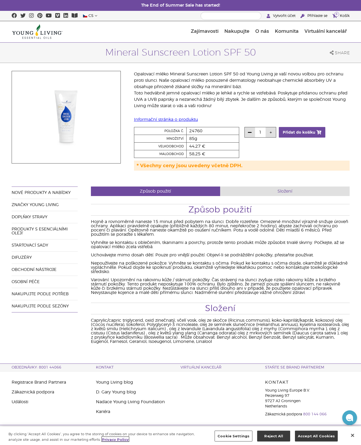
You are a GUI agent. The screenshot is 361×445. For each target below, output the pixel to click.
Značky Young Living (35, 205)
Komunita (287, 31)
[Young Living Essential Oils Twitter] (23, 16)
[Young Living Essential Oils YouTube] (49, 16)
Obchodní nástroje (34, 270)
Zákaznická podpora (33, 392)
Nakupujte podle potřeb (40, 294)
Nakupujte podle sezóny (40, 306)
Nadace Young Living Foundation (130, 402)
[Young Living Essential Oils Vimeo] (57, 16)
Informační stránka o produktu (166, 119)
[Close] (352, 435)
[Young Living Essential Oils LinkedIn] (65, 16)
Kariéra (103, 412)
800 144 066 (315, 414)
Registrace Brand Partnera (39, 382)
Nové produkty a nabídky (41, 193)
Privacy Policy (115, 439)
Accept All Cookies (316, 436)
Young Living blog (114, 382)
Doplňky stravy (29, 217)
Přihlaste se (317, 16)
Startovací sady (30, 245)
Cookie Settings (233, 436)
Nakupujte (236, 31)
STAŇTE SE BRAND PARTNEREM (294, 367)
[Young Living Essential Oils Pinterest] (39, 16)
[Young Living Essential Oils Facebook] (14, 16)
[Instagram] (31, 16)
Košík (343, 15)
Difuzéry (22, 258)
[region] (180, 435)
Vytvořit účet (284, 16)
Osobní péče (26, 282)
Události (20, 402)
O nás (262, 31)
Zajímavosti (205, 31)
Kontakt (105, 367)
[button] (349, 417)
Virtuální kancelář (325, 31)
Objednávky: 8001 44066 (36, 367)
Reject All (273, 436)
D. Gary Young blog (116, 392)
